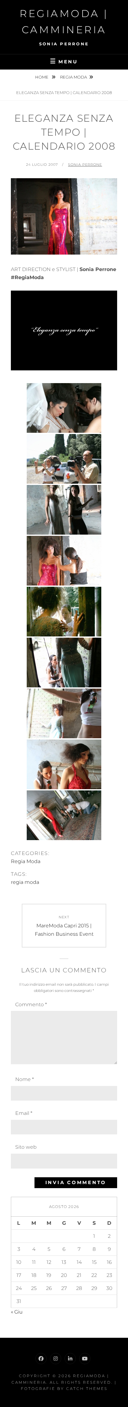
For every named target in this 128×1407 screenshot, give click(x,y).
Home (42, 77)
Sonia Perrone (85, 164)
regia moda (25, 882)
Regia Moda (73, 77)
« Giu (17, 1312)
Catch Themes (86, 1388)
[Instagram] (55, 1358)
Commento (31, 1004)
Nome (24, 1079)
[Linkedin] (70, 1358)
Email (23, 1113)
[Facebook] (41, 1358)
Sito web (26, 1147)
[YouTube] (84, 1358)
